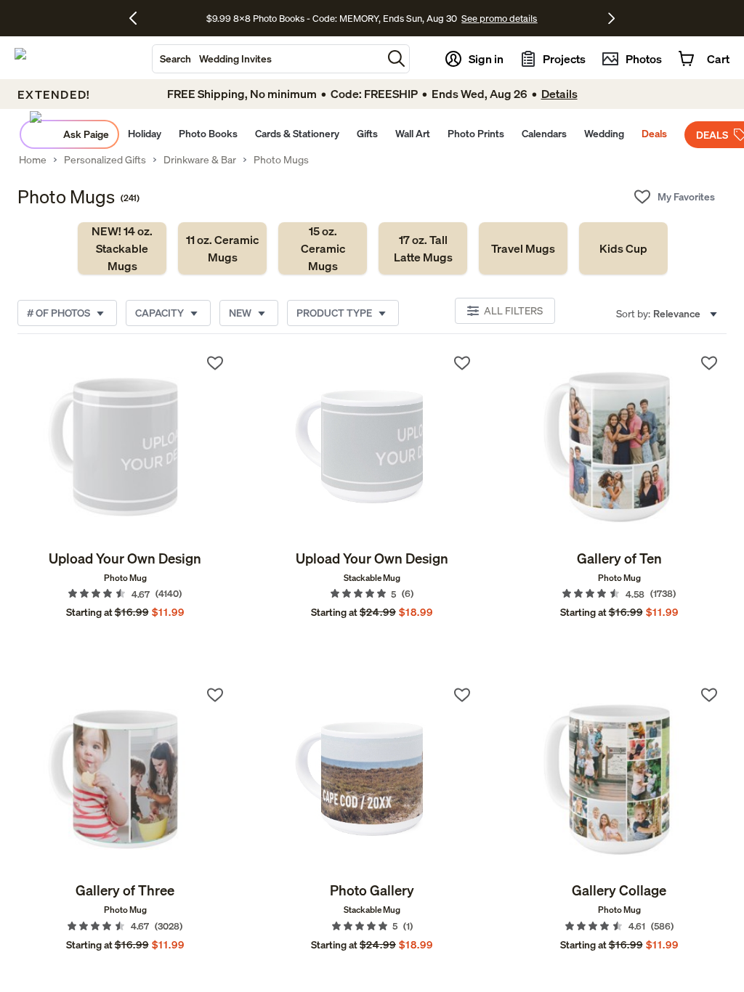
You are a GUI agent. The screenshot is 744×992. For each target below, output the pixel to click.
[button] (396, 58)
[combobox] (267, 59)
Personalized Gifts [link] (105, 160)
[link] (122, 248)
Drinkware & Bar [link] (199, 160)
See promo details (499, 18)
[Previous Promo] (138, 18)
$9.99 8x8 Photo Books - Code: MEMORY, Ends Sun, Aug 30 (331, 18)
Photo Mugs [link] (281, 160)
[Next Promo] (611, 18)
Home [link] (32, 160)
